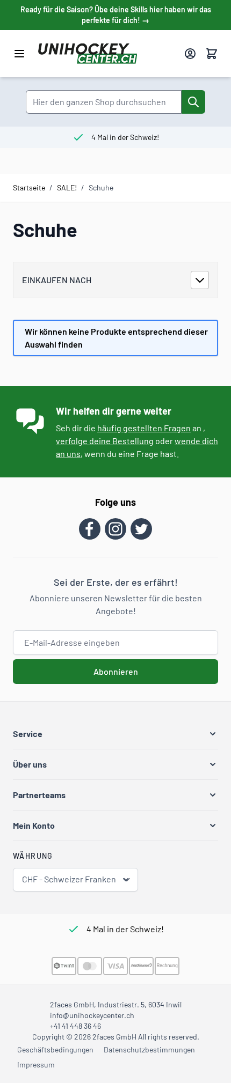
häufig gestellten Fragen (144, 428)
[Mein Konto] (190, 53)
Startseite (29, 187)
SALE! (67, 187)
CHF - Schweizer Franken (69, 879)
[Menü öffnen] (19, 53)
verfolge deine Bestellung (105, 441)
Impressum (36, 1064)
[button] (115, 734)
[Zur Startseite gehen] (107, 53)
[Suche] (193, 102)
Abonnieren (115, 671)
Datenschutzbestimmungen (149, 1049)
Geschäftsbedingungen (55, 1049)
